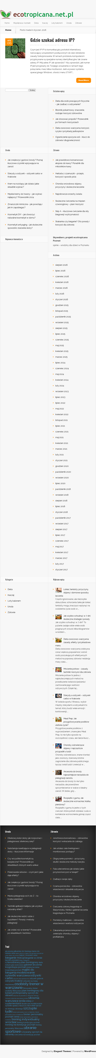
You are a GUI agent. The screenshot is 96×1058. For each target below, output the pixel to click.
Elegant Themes (62, 1051)
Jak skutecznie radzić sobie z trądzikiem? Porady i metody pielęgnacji (21, 919)
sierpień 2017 (61, 529)
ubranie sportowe (20, 1030)
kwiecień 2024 (61, 380)
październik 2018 (63, 489)
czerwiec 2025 (62, 340)
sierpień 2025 (61, 328)
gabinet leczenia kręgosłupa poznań (23, 965)
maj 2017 (59, 546)
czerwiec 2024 (62, 368)
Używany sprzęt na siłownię (23, 1033)
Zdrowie (78, 23)
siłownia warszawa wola (22, 999)
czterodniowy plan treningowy (21, 962)
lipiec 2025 (60, 334)
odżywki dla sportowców (21, 978)
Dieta (36, 23)
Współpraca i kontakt (21, 23)
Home (7, 23)
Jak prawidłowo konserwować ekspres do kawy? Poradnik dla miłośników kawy (69, 163)
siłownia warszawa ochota (19, 998)
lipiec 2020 (60, 483)
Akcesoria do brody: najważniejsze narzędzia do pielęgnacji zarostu (72, 774)
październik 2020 (63, 472)
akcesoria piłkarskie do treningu (18, 951)
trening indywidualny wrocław (22, 1021)
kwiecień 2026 (61, 282)
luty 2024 (59, 385)
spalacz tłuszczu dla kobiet (23, 1006)
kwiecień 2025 (61, 351)
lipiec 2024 (60, 362)
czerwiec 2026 (62, 276)
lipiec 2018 (60, 506)
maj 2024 (59, 374)
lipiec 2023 (60, 397)
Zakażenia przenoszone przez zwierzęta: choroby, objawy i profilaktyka (67, 933)
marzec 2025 (61, 357)
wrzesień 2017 (61, 523)
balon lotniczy (20, 953)
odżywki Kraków (14, 980)
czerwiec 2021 (61, 431)
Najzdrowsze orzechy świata (68, 194)
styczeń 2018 (61, 512)
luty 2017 (59, 564)
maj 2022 (59, 408)
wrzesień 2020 (62, 477)
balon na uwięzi (14, 955)
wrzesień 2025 (62, 322)
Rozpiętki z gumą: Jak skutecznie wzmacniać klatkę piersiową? (72, 801)
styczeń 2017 (61, 569)
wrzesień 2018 (61, 495)
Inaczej (45, 23)
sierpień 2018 (61, 500)
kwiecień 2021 (61, 443)
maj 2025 (59, 345)
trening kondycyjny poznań (28, 1022)
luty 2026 (59, 294)
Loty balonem (57, 23)
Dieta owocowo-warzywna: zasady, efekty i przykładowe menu (72, 642)
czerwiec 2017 (61, 541)
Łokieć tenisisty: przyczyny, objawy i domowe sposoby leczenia (72, 592)
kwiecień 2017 (61, 552)
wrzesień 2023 (62, 391)
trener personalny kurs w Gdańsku (24, 1012)
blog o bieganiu (24, 960)
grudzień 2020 (62, 466)
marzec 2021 (61, 449)
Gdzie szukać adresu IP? (52, 39)
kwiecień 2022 (61, 414)
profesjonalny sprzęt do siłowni (21, 994)
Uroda (69, 23)
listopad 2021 (61, 420)
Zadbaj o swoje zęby (62, 879)
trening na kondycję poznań (20, 1024)
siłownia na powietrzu (20, 995)
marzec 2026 (61, 288)
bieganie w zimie (33, 957)
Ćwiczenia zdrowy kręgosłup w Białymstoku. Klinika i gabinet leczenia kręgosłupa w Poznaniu (70, 909)
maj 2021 (59, 437)
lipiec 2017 (60, 535)
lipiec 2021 (60, 426)
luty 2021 (59, 454)
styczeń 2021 (61, 460)
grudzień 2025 (61, 305)
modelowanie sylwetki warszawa (20, 974)
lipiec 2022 (60, 403)
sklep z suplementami (19, 1002)
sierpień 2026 (61, 265)
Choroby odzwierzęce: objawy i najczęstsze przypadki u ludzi (69, 748)
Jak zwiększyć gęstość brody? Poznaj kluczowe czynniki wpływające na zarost (25, 163)
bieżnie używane (12, 960)
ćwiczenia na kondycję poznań (27, 1035)
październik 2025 (63, 317)
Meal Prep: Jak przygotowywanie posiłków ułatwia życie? (72, 721)
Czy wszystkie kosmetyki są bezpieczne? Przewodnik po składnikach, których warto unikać (23, 861)
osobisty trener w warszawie (24, 986)
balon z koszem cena (28, 955)
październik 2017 (63, 518)
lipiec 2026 (60, 271)
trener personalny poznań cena (24, 1015)
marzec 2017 (61, 558)
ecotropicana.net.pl (50, 45)
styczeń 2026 (61, 299)
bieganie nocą (14, 957)
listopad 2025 (61, 311)
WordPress (90, 1051)
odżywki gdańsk (36, 978)
